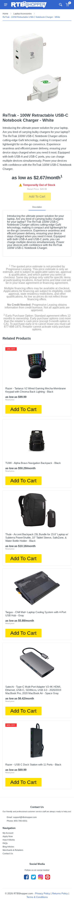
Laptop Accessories (22, 13)
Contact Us (8, 853)
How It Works (9, 840)
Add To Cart (37, 196)
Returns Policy (60, 893)
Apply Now (8, 836)
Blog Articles (8, 847)
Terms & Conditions (37, 897)
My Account (8, 833)
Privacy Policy (42, 893)
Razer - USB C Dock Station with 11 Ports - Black (33, 764)
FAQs (5, 843)
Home (5, 13)
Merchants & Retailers (13, 850)
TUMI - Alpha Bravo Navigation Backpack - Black (33, 463)
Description (37, 207)
